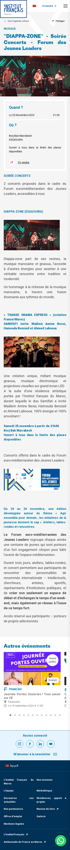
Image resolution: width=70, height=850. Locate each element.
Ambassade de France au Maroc (23, 841)
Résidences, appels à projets (51, 800)
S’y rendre (23, 162)
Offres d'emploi (13, 816)
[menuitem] (34, 6)
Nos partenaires (13, 808)
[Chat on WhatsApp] (60, 840)
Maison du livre (46, 808)
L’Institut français (14, 834)
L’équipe (9, 790)
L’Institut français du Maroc (19, 781)
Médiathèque (44, 790)
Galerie (41, 816)
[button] (10, 715)
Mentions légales (14, 823)
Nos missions (44, 779)
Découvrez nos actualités (19, 800)
